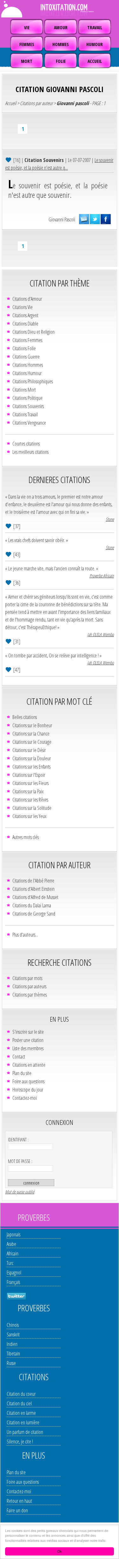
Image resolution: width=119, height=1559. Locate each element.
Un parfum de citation (25, 1431)
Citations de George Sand (33, 913)
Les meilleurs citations (30, 451)
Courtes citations (26, 443)
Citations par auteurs (29, 986)
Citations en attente (28, 1064)
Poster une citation (27, 1040)
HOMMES (60, 44)
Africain (12, 1253)
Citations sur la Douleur (31, 758)
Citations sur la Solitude (31, 807)
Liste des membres (27, 1048)
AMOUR (61, 27)
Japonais (13, 1234)
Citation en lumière (23, 1422)
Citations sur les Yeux (29, 816)
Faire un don (17, 1510)
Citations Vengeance (29, 422)
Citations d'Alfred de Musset (35, 897)
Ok (59, 1551)
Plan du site (21, 1073)
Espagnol (14, 1272)
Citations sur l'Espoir (28, 774)
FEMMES (26, 44)
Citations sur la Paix (27, 791)
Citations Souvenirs (28, 406)
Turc (10, 1263)
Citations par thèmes (29, 994)
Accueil (10, 103)
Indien (12, 1344)
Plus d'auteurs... (25, 934)
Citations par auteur (36, 103)
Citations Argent (25, 315)
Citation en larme (21, 1412)
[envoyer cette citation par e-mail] (84, 219)
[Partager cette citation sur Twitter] (95, 219)
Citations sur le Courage (31, 741)
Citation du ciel (19, 1403)
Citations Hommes (27, 364)
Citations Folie (24, 348)
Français (13, 1282)
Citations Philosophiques (32, 381)
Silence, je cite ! (20, 1441)
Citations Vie (22, 307)
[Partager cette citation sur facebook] (106, 219)
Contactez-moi (24, 1097)
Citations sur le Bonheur (32, 725)
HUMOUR (94, 44)
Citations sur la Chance (31, 733)
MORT (26, 61)
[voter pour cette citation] (9, 159)
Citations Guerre (26, 356)
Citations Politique (27, 397)
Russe (11, 1363)
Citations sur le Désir (29, 750)
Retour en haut (19, 1500)
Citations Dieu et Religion (33, 331)
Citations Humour (27, 373)
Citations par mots (27, 978)
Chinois (13, 1324)
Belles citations (24, 717)
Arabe (11, 1243)
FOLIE (61, 61)
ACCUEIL (95, 61)
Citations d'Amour (27, 298)
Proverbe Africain (101, 576)
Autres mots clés (25, 837)
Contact (18, 1056)
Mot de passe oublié (19, 1192)
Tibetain (13, 1353)
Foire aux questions (28, 1081)
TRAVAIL (94, 27)
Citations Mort (24, 389)
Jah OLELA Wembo (100, 634)
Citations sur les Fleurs (30, 783)
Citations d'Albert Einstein (33, 888)
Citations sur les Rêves (30, 799)
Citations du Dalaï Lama (31, 905)
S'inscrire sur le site (28, 1031)
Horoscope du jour (27, 1089)
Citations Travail (25, 414)
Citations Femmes (27, 340)
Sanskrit (13, 1334)
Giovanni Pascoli (62, 219)
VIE (27, 27)
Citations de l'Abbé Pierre (33, 880)
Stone (110, 519)
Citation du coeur (21, 1393)
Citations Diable (25, 323)
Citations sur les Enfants (31, 766)
